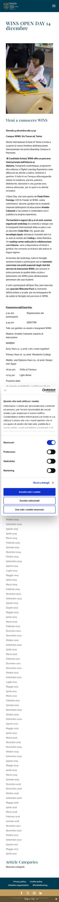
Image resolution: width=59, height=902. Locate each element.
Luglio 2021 (11, 682)
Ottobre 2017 (12, 835)
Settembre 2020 (14, 719)
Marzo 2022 (11, 654)
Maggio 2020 (12, 728)
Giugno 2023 (12, 608)
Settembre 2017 (13, 840)
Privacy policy (19, 881)
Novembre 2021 (13, 668)
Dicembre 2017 (13, 826)
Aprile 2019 (11, 770)
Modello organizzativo (18, 885)
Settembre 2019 (14, 756)
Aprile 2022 (11, 649)
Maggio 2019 (12, 765)
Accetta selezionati (29, 500)
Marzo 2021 (11, 696)
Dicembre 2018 (13, 784)
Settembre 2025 (14, 524)
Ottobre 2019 (12, 751)
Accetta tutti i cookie (29, 491)
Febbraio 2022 (13, 659)
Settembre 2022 (14, 645)
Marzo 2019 (11, 775)
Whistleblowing (40, 885)
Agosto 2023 (12, 603)
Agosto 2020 (12, 724)
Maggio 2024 (12, 575)
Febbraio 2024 (13, 589)
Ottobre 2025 (12, 519)
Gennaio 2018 (12, 821)
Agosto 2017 (12, 844)
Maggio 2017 (12, 849)
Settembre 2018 (14, 798)
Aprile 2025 (11, 533)
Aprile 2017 (11, 853)
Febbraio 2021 (13, 700)
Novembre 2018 (14, 788)
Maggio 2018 (12, 802)
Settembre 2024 (14, 561)
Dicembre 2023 (13, 594)
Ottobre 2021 (12, 672)
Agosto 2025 (12, 529)
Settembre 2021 (13, 677)
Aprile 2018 (11, 807)
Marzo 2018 (11, 812)
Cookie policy (36, 881)
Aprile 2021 (11, 691)
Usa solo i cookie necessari (29, 509)
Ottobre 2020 (12, 714)
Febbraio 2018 (13, 816)
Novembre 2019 (14, 747)
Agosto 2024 (12, 566)
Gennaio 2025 (12, 547)
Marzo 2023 (11, 622)
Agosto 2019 (12, 761)
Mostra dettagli (41, 482)
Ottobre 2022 (12, 640)
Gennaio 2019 (12, 779)
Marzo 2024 (11, 584)
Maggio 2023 (12, 612)
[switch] (51, 451)
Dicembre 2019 (13, 742)
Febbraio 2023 (13, 626)
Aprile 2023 (11, 617)
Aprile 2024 (11, 580)
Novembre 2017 (13, 830)
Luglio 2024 (11, 570)
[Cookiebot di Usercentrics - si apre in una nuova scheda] (42, 391)
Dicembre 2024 (13, 552)
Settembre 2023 (14, 598)
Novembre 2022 (14, 635)
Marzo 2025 (11, 538)
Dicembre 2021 (13, 663)
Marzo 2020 (11, 738)
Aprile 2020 (11, 733)
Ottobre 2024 (12, 556)
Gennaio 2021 (12, 705)
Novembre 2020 (14, 710)
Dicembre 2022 (13, 631)
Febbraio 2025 (13, 543)
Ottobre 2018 (12, 793)
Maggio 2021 (12, 686)
